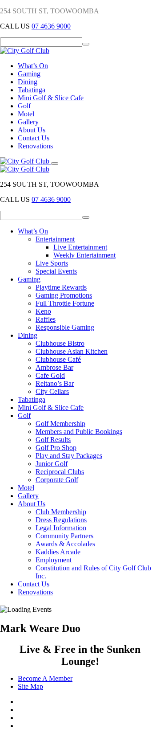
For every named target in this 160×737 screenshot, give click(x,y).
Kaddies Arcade (58, 552)
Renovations (35, 146)
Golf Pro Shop (56, 447)
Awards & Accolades (65, 544)
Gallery (28, 122)
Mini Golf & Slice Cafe (51, 98)
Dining (27, 82)
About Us (31, 130)
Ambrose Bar (54, 367)
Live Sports (52, 263)
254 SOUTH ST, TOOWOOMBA (49, 11)
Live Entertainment (80, 247)
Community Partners (64, 536)
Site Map (30, 686)
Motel (26, 114)
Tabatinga (31, 90)
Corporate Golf (57, 479)
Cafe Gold (50, 375)
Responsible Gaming (65, 327)
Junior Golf (52, 463)
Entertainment (55, 239)
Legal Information (61, 528)
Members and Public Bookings (79, 431)
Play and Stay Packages (69, 455)
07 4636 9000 (51, 26)
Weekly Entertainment (84, 255)
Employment (54, 560)
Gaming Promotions (64, 295)
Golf (24, 106)
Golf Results (53, 439)
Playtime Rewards (61, 287)
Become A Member (45, 678)
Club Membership (61, 512)
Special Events (56, 271)
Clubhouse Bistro (60, 343)
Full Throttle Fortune (65, 303)
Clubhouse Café (58, 359)
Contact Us (33, 138)
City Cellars (52, 391)
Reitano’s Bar (55, 383)
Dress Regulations (61, 520)
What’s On (33, 66)
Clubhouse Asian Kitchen (72, 351)
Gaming (29, 74)
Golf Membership (60, 423)
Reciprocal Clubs (60, 471)
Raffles (46, 319)
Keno (43, 311)
